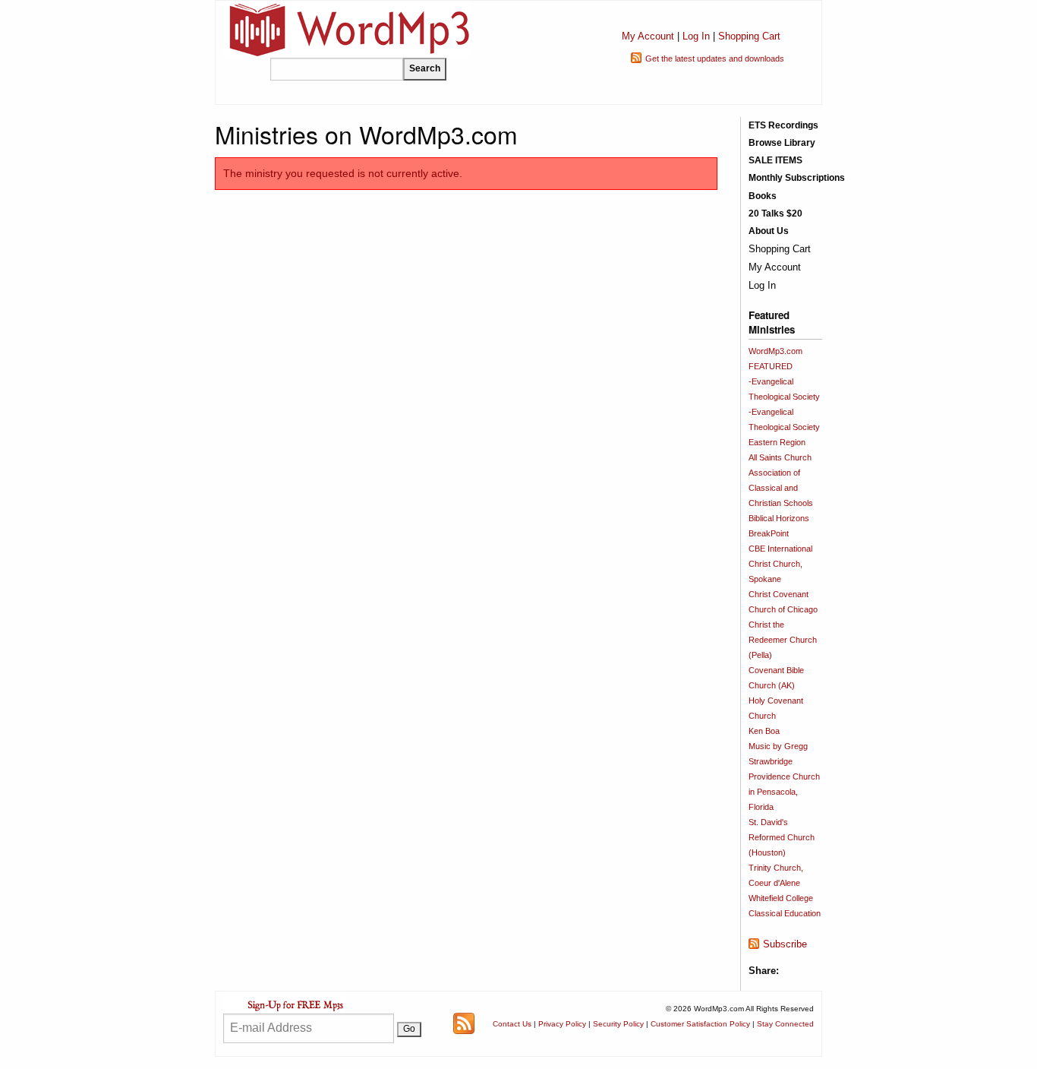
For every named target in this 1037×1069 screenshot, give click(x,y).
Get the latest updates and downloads (714, 58)
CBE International (780, 548)
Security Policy (618, 1024)
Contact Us (512, 1024)
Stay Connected (785, 1024)
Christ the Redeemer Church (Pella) (783, 639)
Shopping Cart (749, 36)
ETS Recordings (783, 125)
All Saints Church (780, 457)
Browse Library (782, 143)
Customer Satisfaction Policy (700, 1024)
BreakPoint (769, 533)
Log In (696, 36)
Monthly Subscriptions (797, 177)
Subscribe (785, 944)
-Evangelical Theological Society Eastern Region (784, 427)
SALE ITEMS (775, 160)
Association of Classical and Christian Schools (781, 488)
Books (763, 196)
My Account (648, 36)
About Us (769, 231)
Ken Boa (764, 730)
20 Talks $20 (775, 213)
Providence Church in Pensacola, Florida (784, 791)
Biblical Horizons (779, 518)
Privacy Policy (562, 1024)
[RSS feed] (463, 1023)
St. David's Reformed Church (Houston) (782, 837)
